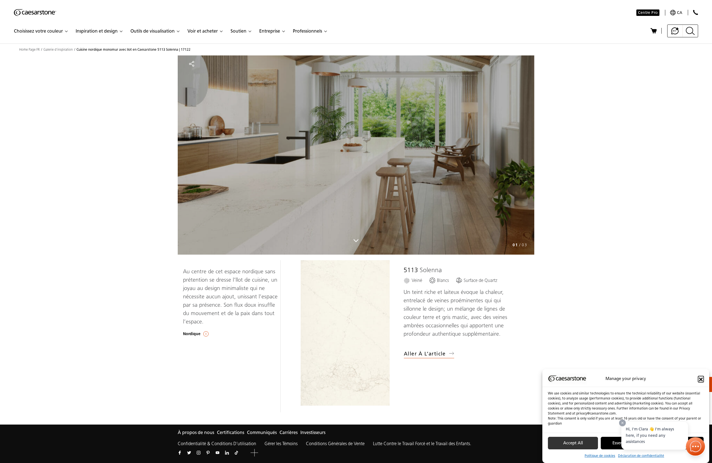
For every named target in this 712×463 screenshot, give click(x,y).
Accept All (573, 443)
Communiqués (262, 432)
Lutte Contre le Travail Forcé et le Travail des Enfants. (422, 443)
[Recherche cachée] (690, 31)
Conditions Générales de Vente (335, 443)
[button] (701, 379)
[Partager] (191, 64)
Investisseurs (312, 432)
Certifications (230, 432)
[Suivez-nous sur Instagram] (199, 453)
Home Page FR (29, 49)
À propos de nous (196, 432)
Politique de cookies (600, 456)
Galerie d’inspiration (58, 49)
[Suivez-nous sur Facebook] (180, 453)
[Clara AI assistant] (675, 31)
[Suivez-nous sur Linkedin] (227, 453)
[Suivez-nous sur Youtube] (217, 453)
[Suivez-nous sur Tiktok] (236, 453)
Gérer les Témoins (281, 443)
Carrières (289, 432)
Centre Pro (648, 12)
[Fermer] (622, 423)
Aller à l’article (425, 354)
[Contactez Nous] (695, 12)
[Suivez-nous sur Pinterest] (208, 453)
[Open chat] (695, 446)
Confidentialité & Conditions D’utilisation (217, 443)
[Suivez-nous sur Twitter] (189, 453)
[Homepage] (35, 12)
